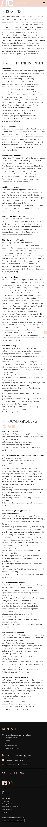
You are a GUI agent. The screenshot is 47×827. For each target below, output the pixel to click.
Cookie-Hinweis (21, 765)
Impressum (9, 765)
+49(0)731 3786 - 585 (13, 755)
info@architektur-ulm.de (14, 760)
